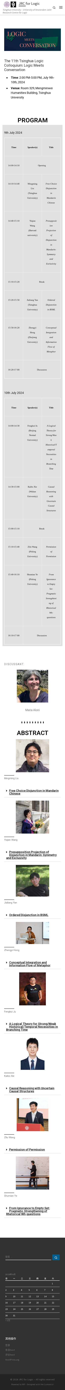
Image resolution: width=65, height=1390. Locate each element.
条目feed (10, 1350)
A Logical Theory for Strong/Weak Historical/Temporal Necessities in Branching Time (32, 1026)
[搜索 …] (56, 1257)
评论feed (10, 1354)
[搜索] (28, 1257)
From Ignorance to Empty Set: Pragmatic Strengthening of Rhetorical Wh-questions (28, 1211)
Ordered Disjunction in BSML (28, 915)
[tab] (32, 792)
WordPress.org (12, 1359)
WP (23, 1384)
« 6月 (7, 1320)
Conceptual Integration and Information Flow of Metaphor (29, 964)
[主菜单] (61, 7)
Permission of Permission (27, 1149)
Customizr (49, 1384)
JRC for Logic (26, 1379)
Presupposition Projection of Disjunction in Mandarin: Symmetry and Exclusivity (31, 855)
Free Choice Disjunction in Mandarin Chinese (34, 792)
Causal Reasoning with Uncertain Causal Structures (31, 1089)
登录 (7, 1345)
